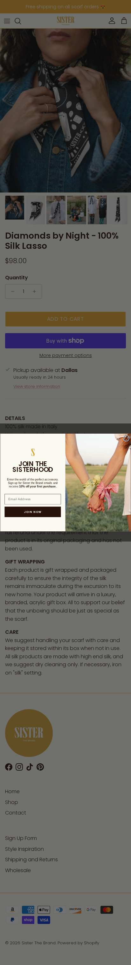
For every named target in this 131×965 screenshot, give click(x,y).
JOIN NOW (33, 512)
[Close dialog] (126, 438)
